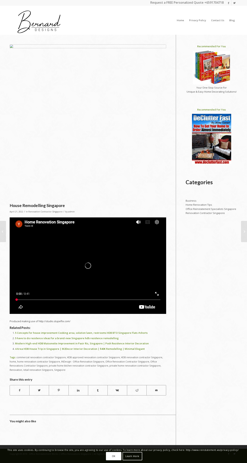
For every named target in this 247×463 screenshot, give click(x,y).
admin (71, 211)
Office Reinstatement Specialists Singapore (211, 209)
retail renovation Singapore (38, 369)
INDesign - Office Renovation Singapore (82, 361)
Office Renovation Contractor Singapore (127, 361)
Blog (232, 20)
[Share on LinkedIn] (78, 390)
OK (113, 456)
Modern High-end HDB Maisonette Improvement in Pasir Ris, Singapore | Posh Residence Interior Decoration (82, 343)
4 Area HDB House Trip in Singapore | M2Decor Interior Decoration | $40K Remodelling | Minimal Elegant (80, 349)
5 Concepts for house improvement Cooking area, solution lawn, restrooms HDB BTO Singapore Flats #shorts (81, 333)
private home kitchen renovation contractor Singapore (78, 365)
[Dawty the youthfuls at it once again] (3, 231)
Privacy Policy (197, 20)
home (13, 361)
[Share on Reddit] (136, 390)
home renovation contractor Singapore (38, 361)
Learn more (132, 456)
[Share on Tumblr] (97, 390)
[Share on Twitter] (39, 390)
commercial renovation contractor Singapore (41, 357)
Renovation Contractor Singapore (45, 211)
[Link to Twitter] (234, 3)
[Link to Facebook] (228, 3)
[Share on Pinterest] (58, 390)
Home (180, 20)
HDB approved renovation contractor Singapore (93, 357)
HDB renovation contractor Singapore (141, 357)
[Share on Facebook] (19, 390)
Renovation (16, 369)
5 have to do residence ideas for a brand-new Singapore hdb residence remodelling (67, 338)
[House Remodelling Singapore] (88, 122)
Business (191, 200)
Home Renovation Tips (199, 204)
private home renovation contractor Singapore (135, 365)
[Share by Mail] (156, 390)
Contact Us (217, 20)
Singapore (59, 369)
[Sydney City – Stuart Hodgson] (244, 231)
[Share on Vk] (117, 390)
